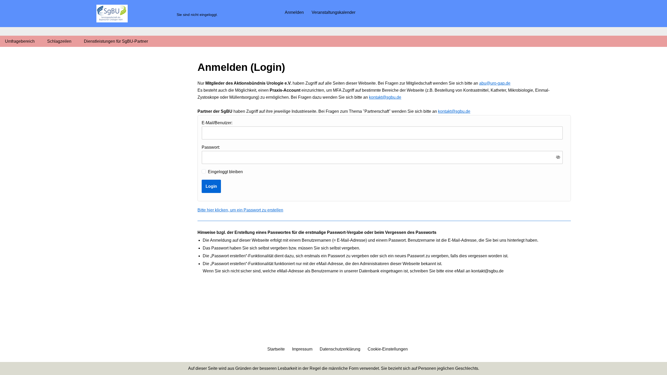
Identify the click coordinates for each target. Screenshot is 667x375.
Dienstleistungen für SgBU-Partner (116, 41)
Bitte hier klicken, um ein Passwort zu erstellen (240, 210)
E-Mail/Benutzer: (217, 123)
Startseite (276, 349)
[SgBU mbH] (112, 13)
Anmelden (294, 12)
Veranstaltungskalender (333, 12)
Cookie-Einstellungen (388, 349)
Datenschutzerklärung (340, 349)
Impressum (302, 349)
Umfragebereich (20, 41)
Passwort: (211, 147)
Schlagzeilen (59, 41)
